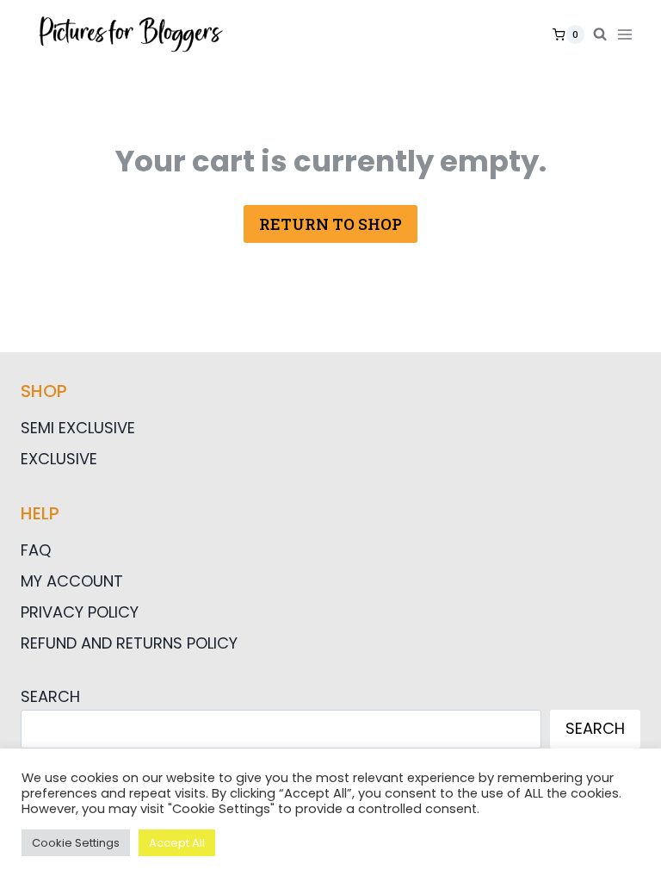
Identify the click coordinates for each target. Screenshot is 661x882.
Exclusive (59, 458)
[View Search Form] (600, 34)
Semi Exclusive (78, 427)
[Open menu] (628, 34)
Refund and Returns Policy (129, 643)
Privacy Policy (80, 612)
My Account (72, 581)
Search (50, 696)
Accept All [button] (177, 843)
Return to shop (330, 224)
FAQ (36, 550)
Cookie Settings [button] (76, 843)
